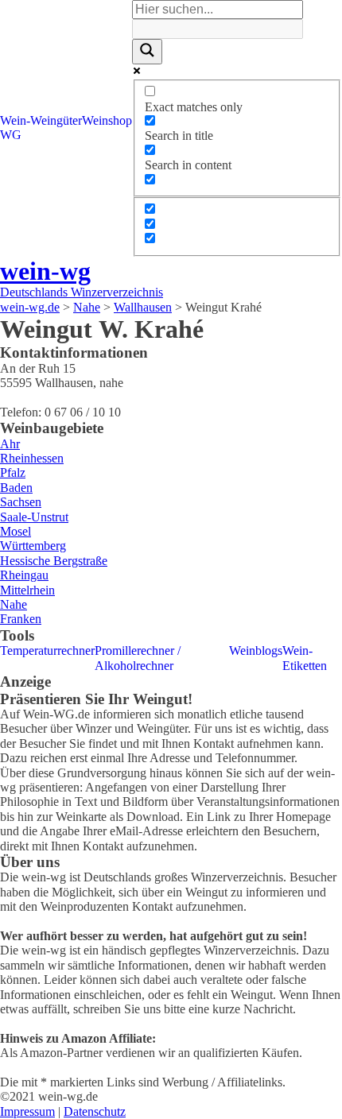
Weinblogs (255, 650)
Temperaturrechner (47, 650)
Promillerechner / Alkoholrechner (138, 658)
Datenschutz (95, 1111)
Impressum (27, 1111)
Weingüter (56, 120)
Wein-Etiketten (304, 658)
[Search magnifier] (147, 51)
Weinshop (107, 120)
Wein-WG (15, 127)
